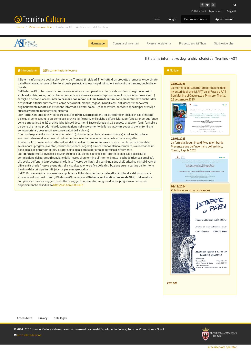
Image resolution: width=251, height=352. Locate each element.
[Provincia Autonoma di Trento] (219, 334)
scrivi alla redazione (28, 335)
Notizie (174, 70)
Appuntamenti (224, 19)
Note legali (60, 318)
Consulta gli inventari (126, 43)
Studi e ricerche (223, 43)
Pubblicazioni (198, 11)
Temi (156, 19)
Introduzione (28, 70)
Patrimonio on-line (195, 19)
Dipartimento (216, 11)
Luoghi (172, 19)
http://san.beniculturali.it (68, 185)
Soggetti (231, 11)
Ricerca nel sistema (159, 43)
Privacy (42, 318)
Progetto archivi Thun (192, 43)
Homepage (98, 43)
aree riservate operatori (222, 347)
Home (20, 27)
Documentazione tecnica (61, 70)
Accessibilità (24, 318)
